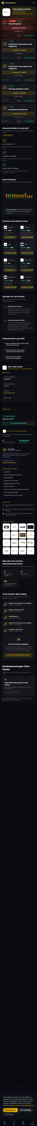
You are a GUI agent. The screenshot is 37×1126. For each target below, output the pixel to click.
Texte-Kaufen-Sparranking (11, 492)
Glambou (26, 227)
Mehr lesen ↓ (6, 372)
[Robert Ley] (14, 550)
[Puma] (30, 527)
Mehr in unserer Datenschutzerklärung (22, 1105)
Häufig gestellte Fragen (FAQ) (11, 483)
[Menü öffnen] (34, 3)
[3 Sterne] (12, 692)
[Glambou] (14, 527)
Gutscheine (7, 472)
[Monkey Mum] (22, 535)
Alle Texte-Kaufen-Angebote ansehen (18, 655)
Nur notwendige (25, 1110)
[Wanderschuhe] (14, 535)
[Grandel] (30, 550)
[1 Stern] (6, 692)
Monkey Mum (11, 277)
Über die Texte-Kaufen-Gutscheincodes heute (16, 489)
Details (18, 35)
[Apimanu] (14, 543)
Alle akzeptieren (10, 1110)
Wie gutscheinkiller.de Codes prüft (13, 474)
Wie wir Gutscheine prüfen (9, 462)
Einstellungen (9, 1114)
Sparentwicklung (8, 477)
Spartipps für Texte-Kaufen (11, 480)
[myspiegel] (6, 527)
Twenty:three (11, 260)
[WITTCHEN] (30, 535)
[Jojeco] (22, 550)
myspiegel (10, 227)
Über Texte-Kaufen (9, 486)
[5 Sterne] (18, 692)
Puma (25, 244)
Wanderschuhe (28, 260)
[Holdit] (22, 527)
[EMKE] (6, 550)
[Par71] (30, 543)
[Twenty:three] (6, 535)
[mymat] (22, 543)
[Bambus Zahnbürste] (6, 543)
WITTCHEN (27, 277)
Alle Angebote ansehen (18, 423)
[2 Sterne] (9, 692)
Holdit (9, 244)
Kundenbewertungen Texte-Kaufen (13, 495)
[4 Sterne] (15, 692)
